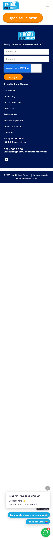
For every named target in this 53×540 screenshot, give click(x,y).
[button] (47, 5)
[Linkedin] (6, 159)
